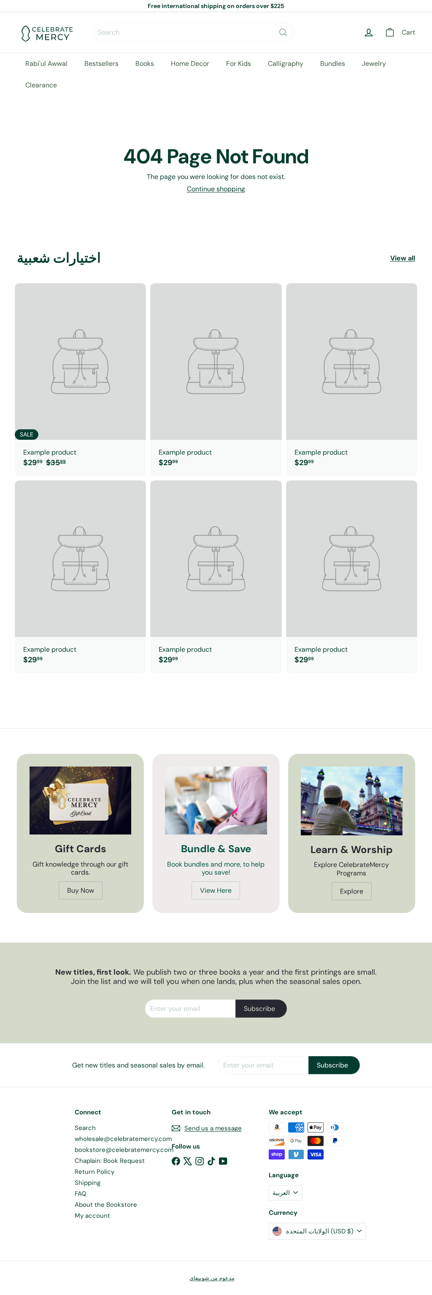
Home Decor (190, 63)
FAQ (80, 1193)
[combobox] (193, 32)
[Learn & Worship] (351, 801)
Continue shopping (216, 188)
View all (402, 258)
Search (85, 1128)
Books (144, 63)
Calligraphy (285, 63)
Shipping (87, 1183)
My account (92, 1215)
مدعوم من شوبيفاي (212, 1277)
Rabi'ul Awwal (46, 63)
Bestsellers (101, 63)
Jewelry (374, 63)
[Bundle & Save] (216, 800)
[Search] (283, 32)
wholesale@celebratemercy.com (123, 1139)
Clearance (41, 85)
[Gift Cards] (80, 800)
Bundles (332, 63)
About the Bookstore (106, 1204)
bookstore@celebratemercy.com (124, 1150)
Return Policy (94, 1172)
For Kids (238, 63)
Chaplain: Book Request (110, 1161)
